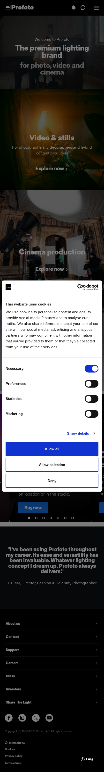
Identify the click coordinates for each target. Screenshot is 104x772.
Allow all (52, 449)
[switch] (91, 384)
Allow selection (52, 465)
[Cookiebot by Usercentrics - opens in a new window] (77, 287)
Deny (52, 481)
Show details (78, 433)
